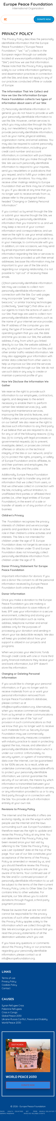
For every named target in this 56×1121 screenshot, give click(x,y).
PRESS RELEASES (35, 1112)
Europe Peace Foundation (28, 4)
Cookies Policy (9, 984)
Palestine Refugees (12, 1009)
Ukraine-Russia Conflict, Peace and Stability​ (25, 1019)
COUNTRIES (19, 1111)
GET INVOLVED (27, 1112)
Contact (6, 988)
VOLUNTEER (50, 1111)
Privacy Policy (9, 981)
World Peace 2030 (11, 1022)
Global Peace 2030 (12, 1015)
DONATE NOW (44, 19)
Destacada (17, 1044)
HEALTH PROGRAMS (10, 1112)
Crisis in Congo (9, 1012)
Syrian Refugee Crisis (13, 1005)
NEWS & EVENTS (42, 1112)
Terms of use (8, 978)
